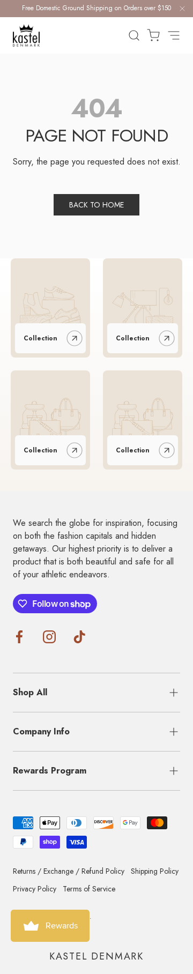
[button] (150, 35)
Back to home (96, 204)
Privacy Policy (34, 888)
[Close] (182, 10)
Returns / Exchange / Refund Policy (68, 871)
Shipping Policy (155, 871)
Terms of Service (89, 888)
